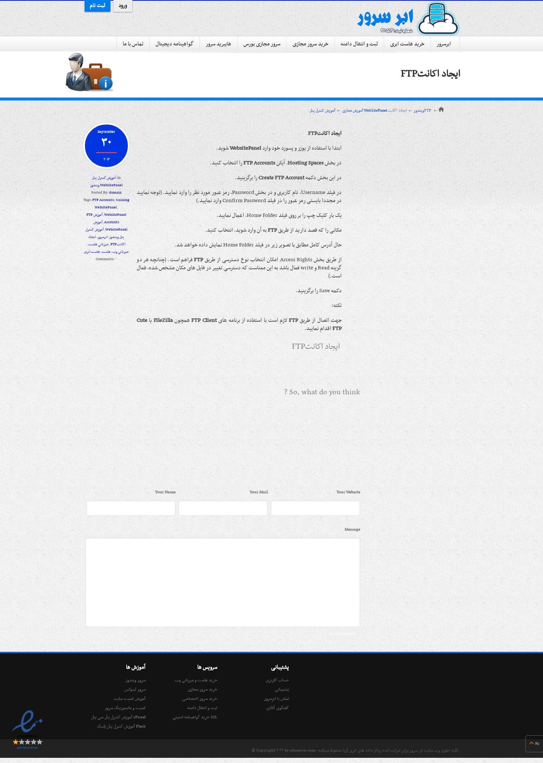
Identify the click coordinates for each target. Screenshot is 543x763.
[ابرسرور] (408, 18)
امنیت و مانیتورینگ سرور (125, 708)
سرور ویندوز (136, 680)
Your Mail (259, 492)
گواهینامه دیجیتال (175, 44)
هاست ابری (92, 252)
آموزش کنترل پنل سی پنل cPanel (118, 717)
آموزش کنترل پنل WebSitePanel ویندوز (367, 110)
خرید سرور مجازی (310, 44)
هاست (106, 252)
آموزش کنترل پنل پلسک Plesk (121, 726)
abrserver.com (302, 750)
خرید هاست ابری (407, 44)
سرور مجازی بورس (261, 44)
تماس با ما (133, 44)
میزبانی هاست (98, 244)
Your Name (165, 492)
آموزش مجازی (352, 110)
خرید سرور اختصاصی (199, 698)
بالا (537, 743)
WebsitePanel (115, 215)
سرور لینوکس (135, 689)
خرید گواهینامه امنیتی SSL (195, 717)
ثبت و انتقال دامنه (359, 44)
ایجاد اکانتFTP (430, 74)
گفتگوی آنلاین (277, 708)
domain (115, 193)
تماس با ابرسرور (276, 698)
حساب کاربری (277, 680)
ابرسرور (444, 44)
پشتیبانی (282, 689)
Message (352, 529)
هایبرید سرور (218, 44)
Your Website (348, 492)
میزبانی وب (120, 252)
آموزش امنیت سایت (130, 698)
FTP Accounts (103, 200)
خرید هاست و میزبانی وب (196, 680)
